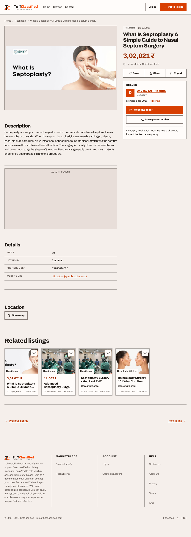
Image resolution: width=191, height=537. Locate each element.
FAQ (151, 503)
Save (136, 73)
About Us (154, 474)
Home (46, 7)
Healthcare (130, 28)
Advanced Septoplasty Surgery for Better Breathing (58, 387)
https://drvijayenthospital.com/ (69, 276)
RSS (184, 518)
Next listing (175, 420)
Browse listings (64, 464)
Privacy (153, 483)
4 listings (155, 101)
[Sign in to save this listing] (34, 353)
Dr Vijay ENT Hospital (151, 90)
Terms (152, 493)
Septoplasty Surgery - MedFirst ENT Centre (95, 381)
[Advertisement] (61, 200)
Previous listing (18, 420)
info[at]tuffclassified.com (49, 518)
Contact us (155, 464)
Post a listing (63, 474)
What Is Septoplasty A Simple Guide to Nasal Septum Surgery (21, 389)
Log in (152, 7)
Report (178, 73)
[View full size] (60, 68)
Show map (18, 315)
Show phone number (157, 119)
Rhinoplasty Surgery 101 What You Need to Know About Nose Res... (132, 383)
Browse (57, 7)
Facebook (168, 518)
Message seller (143, 110)
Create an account (112, 474)
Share (156, 73)
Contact (69, 7)
